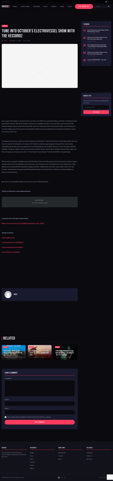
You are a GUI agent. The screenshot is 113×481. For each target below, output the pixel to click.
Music (46, 6)
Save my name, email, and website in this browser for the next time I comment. (29, 417)
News (31, 459)
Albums (32, 468)
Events (53, 6)
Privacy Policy (102, 477)
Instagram (89, 453)
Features (36, 6)
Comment (8, 378)
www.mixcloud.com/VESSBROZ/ (12, 242)
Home (15, 6)
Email (7, 408)
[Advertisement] (56, 15)
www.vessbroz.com (8, 237)
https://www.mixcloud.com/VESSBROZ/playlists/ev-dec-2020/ (23, 223)
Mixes (62, 6)
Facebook (89, 459)
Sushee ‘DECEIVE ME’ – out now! (96, 60)
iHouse (6, 6)
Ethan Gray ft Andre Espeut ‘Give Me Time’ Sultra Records (97, 38)
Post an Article (6, 1)
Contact (60, 456)
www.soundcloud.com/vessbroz (12, 247)
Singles (32, 453)
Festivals (32, 462)
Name (7, 399)
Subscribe (96, 112)
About (60, 459)
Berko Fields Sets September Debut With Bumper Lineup (98, 31)
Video (70, 6)
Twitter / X (89, 456)
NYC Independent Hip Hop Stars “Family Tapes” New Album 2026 (97, 45)
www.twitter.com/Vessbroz (11, 252)
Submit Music (62, 453)
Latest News (25, 6)
